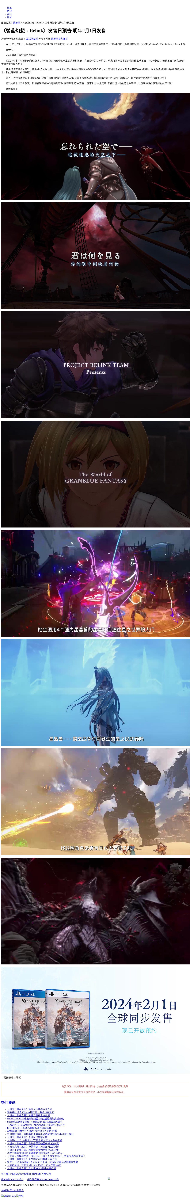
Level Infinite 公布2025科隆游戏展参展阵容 (29, 1128)
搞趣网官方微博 (59, 38)
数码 (9, 11)
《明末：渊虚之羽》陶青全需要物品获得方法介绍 (33, 1149)
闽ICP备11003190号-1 (12, 1179)
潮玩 (9, 14)
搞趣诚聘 (16, 1174)
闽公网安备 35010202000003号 (43, 1179)
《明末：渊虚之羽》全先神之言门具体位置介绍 (32, 1159)
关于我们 (6, 1174)
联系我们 (26, 1174)
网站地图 (36, 1174)
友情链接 (46, 1174)
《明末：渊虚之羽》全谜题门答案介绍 (27, 1137)
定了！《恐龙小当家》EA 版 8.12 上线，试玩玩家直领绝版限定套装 (42, 1162)
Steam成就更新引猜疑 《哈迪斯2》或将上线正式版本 (34, 1121)
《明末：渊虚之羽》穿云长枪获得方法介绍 (29, 1109)
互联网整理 (32, 38)
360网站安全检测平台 (12, 1190)
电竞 (9, 17)
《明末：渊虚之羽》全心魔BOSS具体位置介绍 (31, 1168)
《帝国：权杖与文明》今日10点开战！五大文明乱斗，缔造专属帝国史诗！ (46, 1156)
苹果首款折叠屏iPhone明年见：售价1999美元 (30, 1112)
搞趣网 (16, 22)
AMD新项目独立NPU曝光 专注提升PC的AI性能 (32, 1131)
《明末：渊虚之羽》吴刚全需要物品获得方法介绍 (33, 1143)
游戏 (9, 8)
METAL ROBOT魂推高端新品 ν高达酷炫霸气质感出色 (35, 1118)
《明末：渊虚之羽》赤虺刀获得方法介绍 (28, 1115)
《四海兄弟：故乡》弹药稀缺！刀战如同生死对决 (33, 1146)
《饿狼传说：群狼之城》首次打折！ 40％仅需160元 (34, 1165)
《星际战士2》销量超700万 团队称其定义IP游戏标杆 (34, 1140)
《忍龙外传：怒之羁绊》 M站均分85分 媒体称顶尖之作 (36, 1125)
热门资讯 (8, 1102)
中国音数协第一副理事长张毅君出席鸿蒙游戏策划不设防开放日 (40, 1134)
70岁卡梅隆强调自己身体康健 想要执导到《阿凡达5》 (35, 1153)
